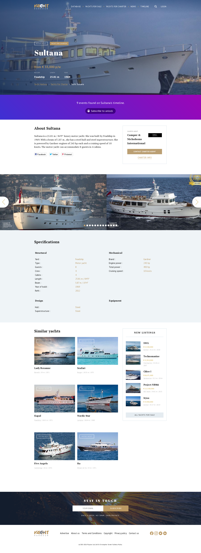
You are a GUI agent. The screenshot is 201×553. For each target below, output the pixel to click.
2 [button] (87, 225)
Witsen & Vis (82, 468)
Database (76, 6)
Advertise (64, 533)
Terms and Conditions (92, 533)
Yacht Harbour (41, 7)
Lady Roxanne (42, 368)
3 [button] (90, 225)
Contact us (134, 533)
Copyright (108, 533)
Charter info (145, 157)
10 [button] (108, 225)
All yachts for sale (145, 415)
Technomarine (151, 356)
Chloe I (147, 371)
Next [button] (196, 202)
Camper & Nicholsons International (136, 139)
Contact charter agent (144, 151)
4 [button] (92, 225)
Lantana (80, 420)
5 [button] (95, 225)
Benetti (37, 372)
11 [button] (111, 225)
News (133, 6)
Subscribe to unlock (102, 111)
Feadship (39, 77)
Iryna (146, 397)
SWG (146, 343)
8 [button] (103, 225)
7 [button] (100, 225)
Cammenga (38, 468)
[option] (53, 202)
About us (75, 533)
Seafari (81, 368)
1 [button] (84, 225)
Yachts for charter (116, 6)
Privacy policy (121, 533)
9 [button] (106, 225)
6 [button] (98, 225)
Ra (78, 463)
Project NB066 (151, 384)
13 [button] (116, 225)
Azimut (145, 350)
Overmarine (147, 363)
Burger (79, 372)
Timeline (144, 6)
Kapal (37, 415)
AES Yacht (146, 392)
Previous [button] (4, 202)
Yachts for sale (93, 6)
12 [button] (114, 225)
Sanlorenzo (147, 378)
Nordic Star (83, 415)
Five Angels (41, 463)
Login (163, 6)
